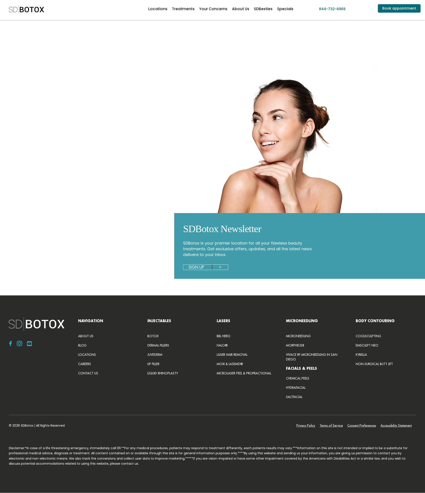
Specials (285, 9)
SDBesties (263, 9)
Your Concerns (213, 9)
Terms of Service (331, 426)
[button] (75, 157)
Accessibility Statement (396, 426)
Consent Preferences (361, 426)
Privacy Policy (305, 426)
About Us (240, 9)
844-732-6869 (332, 9)
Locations (157, 9)
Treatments (183, 9)
